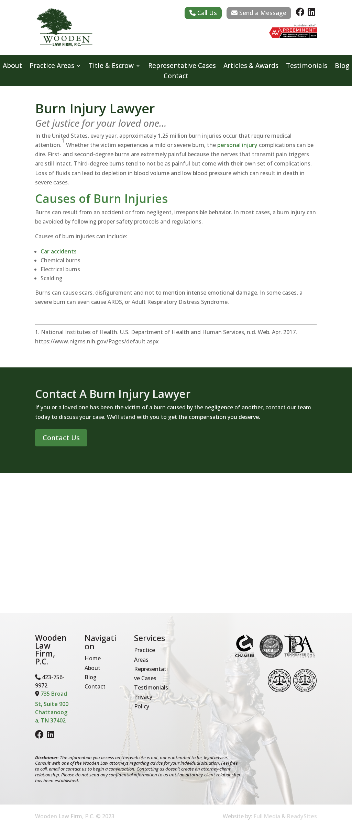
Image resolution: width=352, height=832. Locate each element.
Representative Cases (182, 66)
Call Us (206, 13)
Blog (342, 66)
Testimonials (306, 66)
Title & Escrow (111, 66)
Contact (176, 76)
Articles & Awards (250, 66)
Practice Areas (52, 66)
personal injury (237, 145)
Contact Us (61, 437)
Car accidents (59, 251)
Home (93, 658)
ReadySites (302, 816)
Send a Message (262, 13)
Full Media (267, 816)
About (12, 66)
